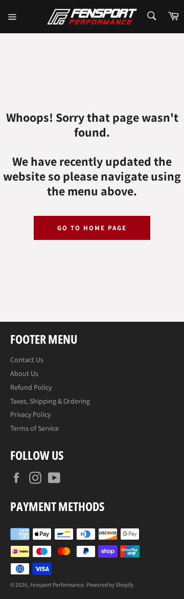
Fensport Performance (57, 584)
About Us (24, 373)
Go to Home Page (91, 228)
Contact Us (26, 359)
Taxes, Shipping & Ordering (50, 401)
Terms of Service (34, 428)
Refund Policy (31, 387)
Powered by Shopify (109, 584)
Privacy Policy (30, 414)
